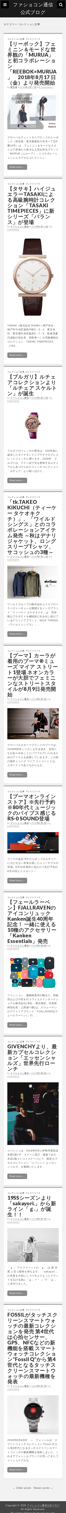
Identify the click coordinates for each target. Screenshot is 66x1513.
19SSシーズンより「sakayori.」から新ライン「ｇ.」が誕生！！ (31, 1206)
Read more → (17, 167)
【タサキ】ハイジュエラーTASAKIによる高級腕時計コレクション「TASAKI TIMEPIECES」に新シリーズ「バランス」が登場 (31, 205)
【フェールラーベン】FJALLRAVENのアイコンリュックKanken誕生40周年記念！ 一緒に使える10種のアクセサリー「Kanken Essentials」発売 (32, 921)
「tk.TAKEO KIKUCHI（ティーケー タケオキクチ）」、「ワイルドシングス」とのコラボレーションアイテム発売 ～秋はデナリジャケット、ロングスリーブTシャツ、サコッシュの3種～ (32, 527)
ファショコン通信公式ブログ (33, 8)
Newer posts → (43, 1487)
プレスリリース (33, 39)
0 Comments (46, 87)
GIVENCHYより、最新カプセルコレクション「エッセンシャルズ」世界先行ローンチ (32, 1057)
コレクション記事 (16, 39)
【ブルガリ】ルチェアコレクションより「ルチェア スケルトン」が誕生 (32, 384)
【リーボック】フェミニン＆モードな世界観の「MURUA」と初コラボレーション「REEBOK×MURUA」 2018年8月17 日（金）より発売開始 (32, 63)
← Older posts (22, 1487)
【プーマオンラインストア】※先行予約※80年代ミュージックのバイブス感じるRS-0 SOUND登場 (31, 807)
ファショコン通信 (19, 226)
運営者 (13, 87)
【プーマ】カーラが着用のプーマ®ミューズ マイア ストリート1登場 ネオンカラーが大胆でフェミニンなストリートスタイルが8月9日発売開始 (32, 674)
